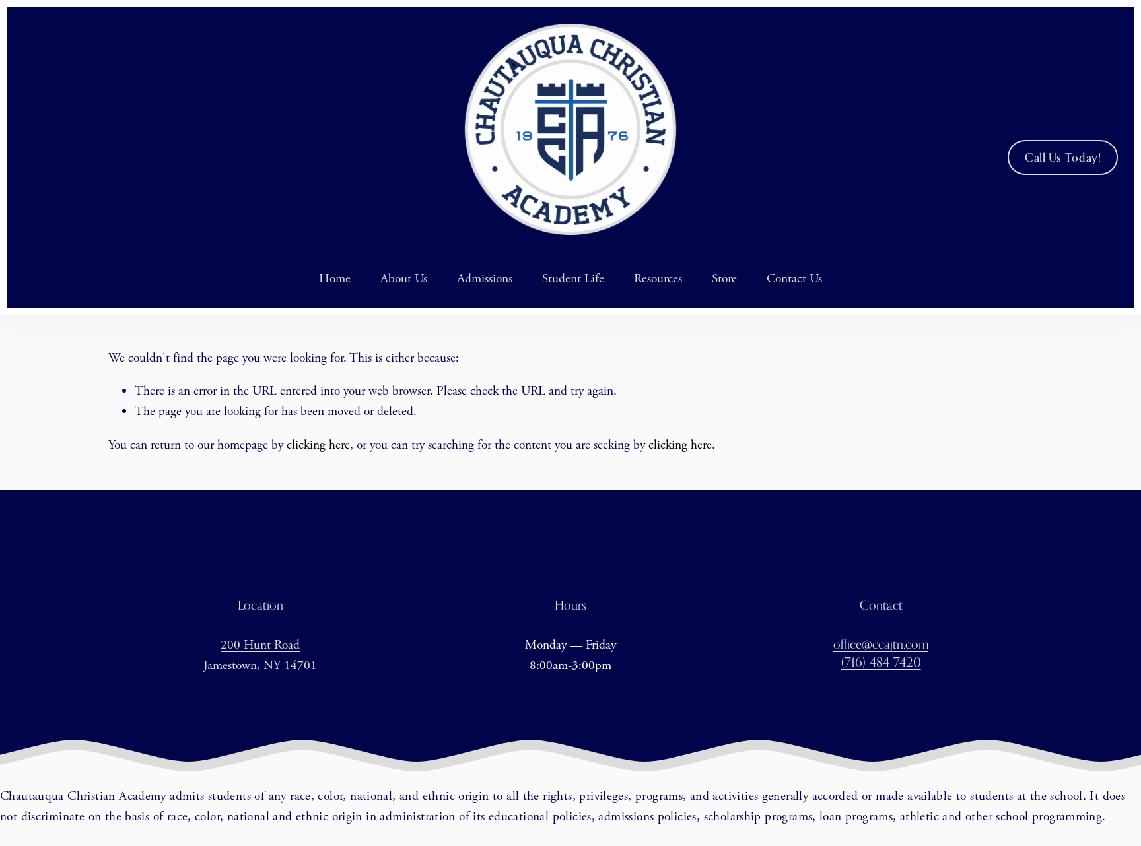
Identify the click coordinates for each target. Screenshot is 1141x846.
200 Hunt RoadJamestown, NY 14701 (260, 655)
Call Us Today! (1063, 157)
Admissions (484, 279)
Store (724, 279)
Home (335, 279)
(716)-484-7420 (881, 661)
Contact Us (794, 279)
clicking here (318, 445)
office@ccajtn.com (880, 643)
